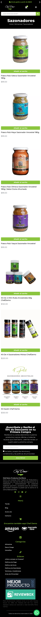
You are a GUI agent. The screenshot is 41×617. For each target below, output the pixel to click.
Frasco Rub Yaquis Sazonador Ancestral (18, 243)
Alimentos (18, 24)
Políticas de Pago (11, 562)
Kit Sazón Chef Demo (10, 409)
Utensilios (8, 550)
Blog (6, 508)
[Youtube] (22, 491)
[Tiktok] (25, 491)
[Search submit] (38, 14)
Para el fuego (9, 547)
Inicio (11, 24)
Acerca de (8, 512)
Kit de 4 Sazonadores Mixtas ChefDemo (18, 354)
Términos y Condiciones (13, 571)
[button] (1, 2)
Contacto (8, 516)
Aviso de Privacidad (11, 574)
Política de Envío (10, 565)
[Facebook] (15, 491)
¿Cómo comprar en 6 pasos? (14, 559)
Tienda (7, 504)
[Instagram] (18, 491)
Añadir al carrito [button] (20, 71)
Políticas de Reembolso (13, 568)
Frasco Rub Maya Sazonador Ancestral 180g (20, 132)
